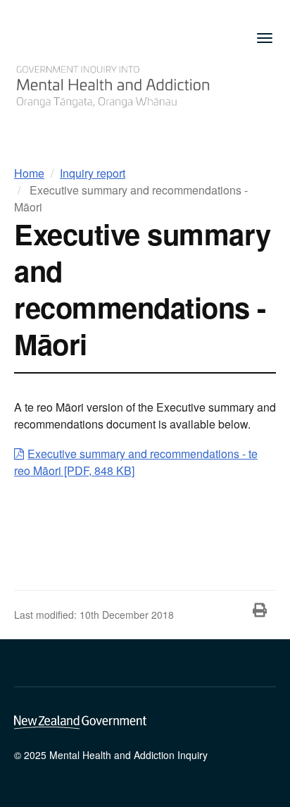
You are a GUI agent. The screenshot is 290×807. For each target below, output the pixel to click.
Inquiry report (92, 173)
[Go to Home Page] (112, 84)
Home (29, 173)
